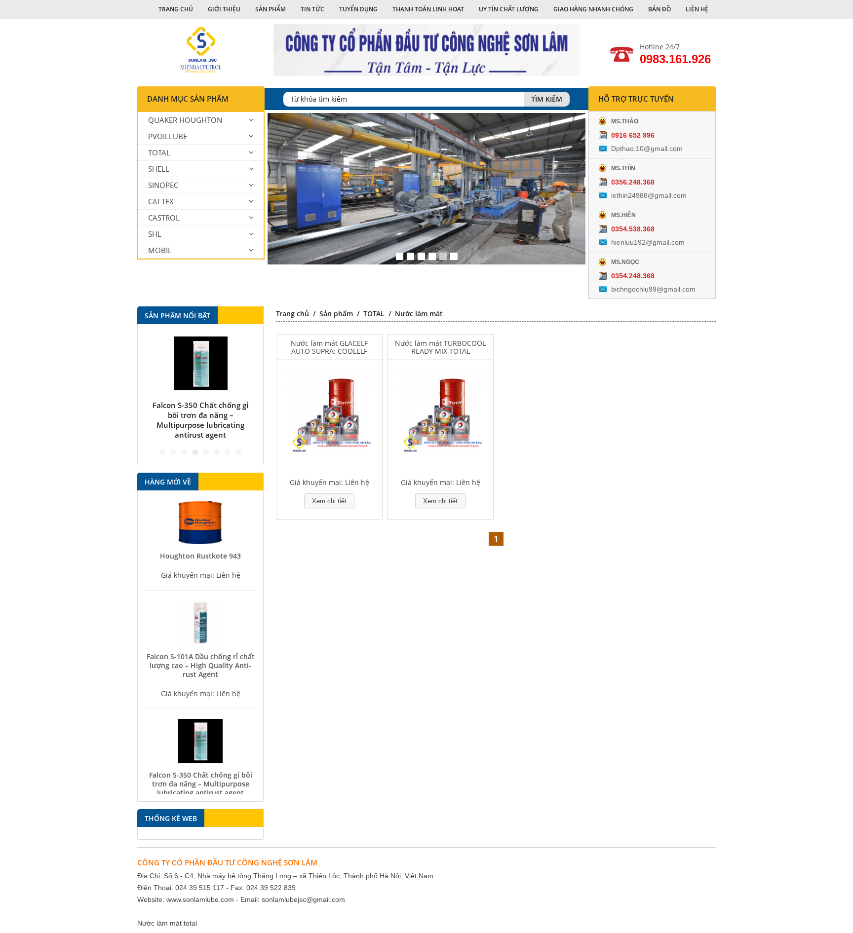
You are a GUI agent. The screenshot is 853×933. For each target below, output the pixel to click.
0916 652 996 (633, 135)
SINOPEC (163, 185)
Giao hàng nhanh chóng (593, 9)
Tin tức (312, 9)
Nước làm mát (419, 313)
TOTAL (159, 152)
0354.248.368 (633, 276)
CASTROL (164, 218)
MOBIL (160, 250)
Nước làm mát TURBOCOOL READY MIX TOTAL (440, 347)
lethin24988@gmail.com (649, 195)
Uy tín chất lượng (509, 9)
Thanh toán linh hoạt (428, 9)
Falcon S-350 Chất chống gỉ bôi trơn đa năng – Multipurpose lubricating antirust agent (200, 420)
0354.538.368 (633, 229)
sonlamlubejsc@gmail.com (303, 899)
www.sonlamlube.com (200, 899)
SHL (154, 234)
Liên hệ (697, 9)
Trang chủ (175, 9)
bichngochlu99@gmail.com (653, 289)
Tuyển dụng (358, 9)
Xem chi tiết (329, 501)
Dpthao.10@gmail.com (647, 148)
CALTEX (161, 201)
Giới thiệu (224, 9)
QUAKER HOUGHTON (185, 120)
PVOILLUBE (167, 136)
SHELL (158, 169)
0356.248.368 (633, 182)
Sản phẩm (270, 9)
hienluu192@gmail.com (648, 242)
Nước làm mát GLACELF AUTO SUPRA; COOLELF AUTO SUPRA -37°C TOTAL (329, 347)
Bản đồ (659, 9)
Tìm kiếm (546, 99)
